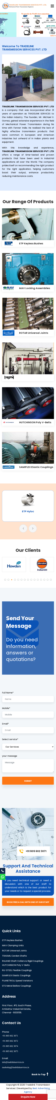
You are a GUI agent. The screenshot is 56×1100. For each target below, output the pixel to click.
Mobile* (6, 708)
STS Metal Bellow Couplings (16, 985)
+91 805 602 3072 (10, 1041)
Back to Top (39, 1074)
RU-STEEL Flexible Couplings (17, 970)
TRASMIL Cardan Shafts (14, 955)
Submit (28, 781)
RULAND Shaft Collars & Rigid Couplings (22, 961)
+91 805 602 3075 (10, 1051)
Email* (5, 723)
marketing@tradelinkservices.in (15, 1067)
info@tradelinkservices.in (13, 1062)
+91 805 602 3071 (10, 1036)
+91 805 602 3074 (10, 1046)
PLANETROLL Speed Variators (17, 980)
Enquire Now (28, 1097)
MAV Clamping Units (13, 945)
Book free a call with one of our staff (28, 902)
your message (9, 756)
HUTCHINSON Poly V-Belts (35, 422)
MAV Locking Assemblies (34, 288)
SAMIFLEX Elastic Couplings (36, 467)
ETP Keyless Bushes (31, 243)
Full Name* (8, 692)
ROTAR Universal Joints (33, 333)
